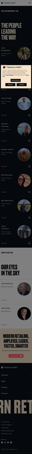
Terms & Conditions (10, 75)
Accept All (21, 84)
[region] (16, 76)
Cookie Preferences (15, 80)
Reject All (10, 84)
